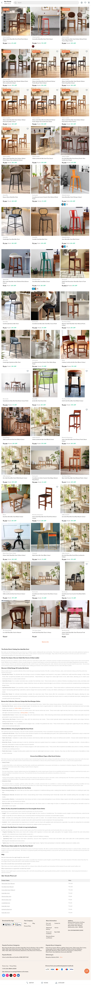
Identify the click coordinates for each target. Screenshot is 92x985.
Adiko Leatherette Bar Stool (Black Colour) (13, 439)
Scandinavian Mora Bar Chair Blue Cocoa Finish (44, 323)
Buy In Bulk (57, 932)
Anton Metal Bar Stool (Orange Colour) (72, 197)
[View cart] (89, 3)
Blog (34, 923)
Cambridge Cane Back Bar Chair (11, 239)
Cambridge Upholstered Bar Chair (12, 362)
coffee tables (18, 708)
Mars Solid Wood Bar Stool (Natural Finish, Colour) (75, 478)
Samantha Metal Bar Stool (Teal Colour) (42, 39)
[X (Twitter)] (11, 976)
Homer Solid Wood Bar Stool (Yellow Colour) (14, 555)
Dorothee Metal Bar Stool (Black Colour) (13, 516)
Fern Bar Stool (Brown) (8, 886)
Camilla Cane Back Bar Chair (39, 239)
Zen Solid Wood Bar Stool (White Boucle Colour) (15, 478)
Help (25, 923)
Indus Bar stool (6, 893)
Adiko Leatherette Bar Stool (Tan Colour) (42, 158)
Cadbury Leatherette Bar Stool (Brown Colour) (73, 362)
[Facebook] (3, 976)
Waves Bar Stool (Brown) (8, 883)
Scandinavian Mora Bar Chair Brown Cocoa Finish (15, 400)
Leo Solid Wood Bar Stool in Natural (12, 632)
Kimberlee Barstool (7, 909)
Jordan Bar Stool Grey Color (39, 400)
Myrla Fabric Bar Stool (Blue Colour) (41, 555)
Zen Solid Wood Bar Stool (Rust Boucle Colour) (73, 516)
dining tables (24, 712)
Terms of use (5, 966)
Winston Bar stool (6, 896)
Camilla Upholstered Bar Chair (11, 323)
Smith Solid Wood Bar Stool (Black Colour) (72, 400)
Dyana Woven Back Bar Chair (10, 197)
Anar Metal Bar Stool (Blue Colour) (41, 281)
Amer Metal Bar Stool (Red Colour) (70, 239)
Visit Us (56, 927)
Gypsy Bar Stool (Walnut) (8, 890)
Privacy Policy (27, 926)
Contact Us (57, 923)
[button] (2, 3)
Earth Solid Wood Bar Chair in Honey (41, 632)
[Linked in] (18, 976)
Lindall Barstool (6, 903)
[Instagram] (7, 976)
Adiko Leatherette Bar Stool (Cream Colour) (14, 593)
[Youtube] (14, 976)
